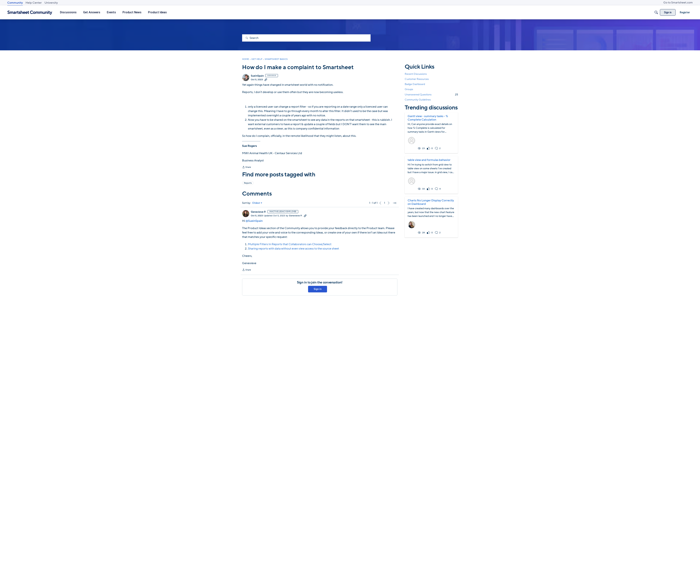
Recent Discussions (416, 74)
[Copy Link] (266, 79)
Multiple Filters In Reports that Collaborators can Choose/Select (289, 244)
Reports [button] (248, 182)
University (51, 3)
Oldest (256, 203)
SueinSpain (257, 76)
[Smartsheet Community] (29, 12)
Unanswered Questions (431, 94)
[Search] (656, 12)
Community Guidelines (418, 99)
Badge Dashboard (415, 84)
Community (15, 3)
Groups (409, 89)
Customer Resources (417, 79)
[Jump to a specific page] (394, 203)
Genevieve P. (258, 212)
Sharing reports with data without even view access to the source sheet (293, 249)
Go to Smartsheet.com (678, 3)
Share (246, 167)
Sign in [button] (318, 289)
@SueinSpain (254, 221)
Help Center (34, 3)
